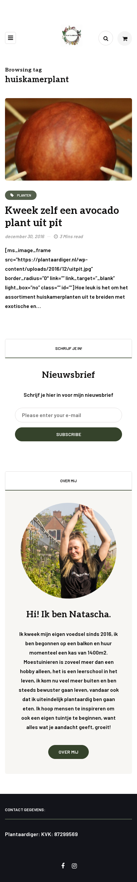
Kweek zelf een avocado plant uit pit (62, 217)
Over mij (68, 752)
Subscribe (68, 434)
